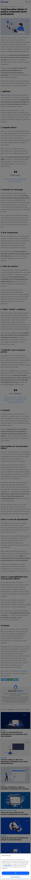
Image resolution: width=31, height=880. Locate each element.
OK (15, 873)
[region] (15, 866)
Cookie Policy (7, 865)
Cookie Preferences (15, 877)
